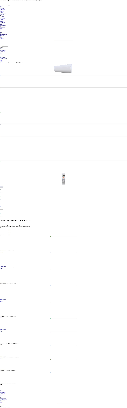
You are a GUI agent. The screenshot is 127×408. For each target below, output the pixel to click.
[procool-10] (63, 179)
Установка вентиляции (2, 33)
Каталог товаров (2, 7)
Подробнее (1, 268)
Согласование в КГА (2, 27)
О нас (0, 36)
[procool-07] (63, 142)
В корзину (1, 331)
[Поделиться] (125, 0)
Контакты (1, 29)
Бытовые (1, 17)
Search (0, 5)
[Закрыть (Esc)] (126, 0)
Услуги (1, 32)
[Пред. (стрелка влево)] (1, 204)
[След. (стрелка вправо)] (126, 204)
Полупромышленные (2, 9)
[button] (63, 15)
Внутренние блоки (2, 13)
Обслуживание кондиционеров (3, 26)
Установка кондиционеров (3, 25)
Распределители (2, 11)
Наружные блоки (2, 14)
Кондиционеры (2, 8)
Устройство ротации (2, 20)
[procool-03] (63, 93)
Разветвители (1, 10)
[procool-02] (63, 81)
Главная (1, 24)
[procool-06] (63, 130)
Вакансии (1, 28)
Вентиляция (1, 12)
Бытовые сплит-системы (5, 62)
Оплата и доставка (2, 35)
